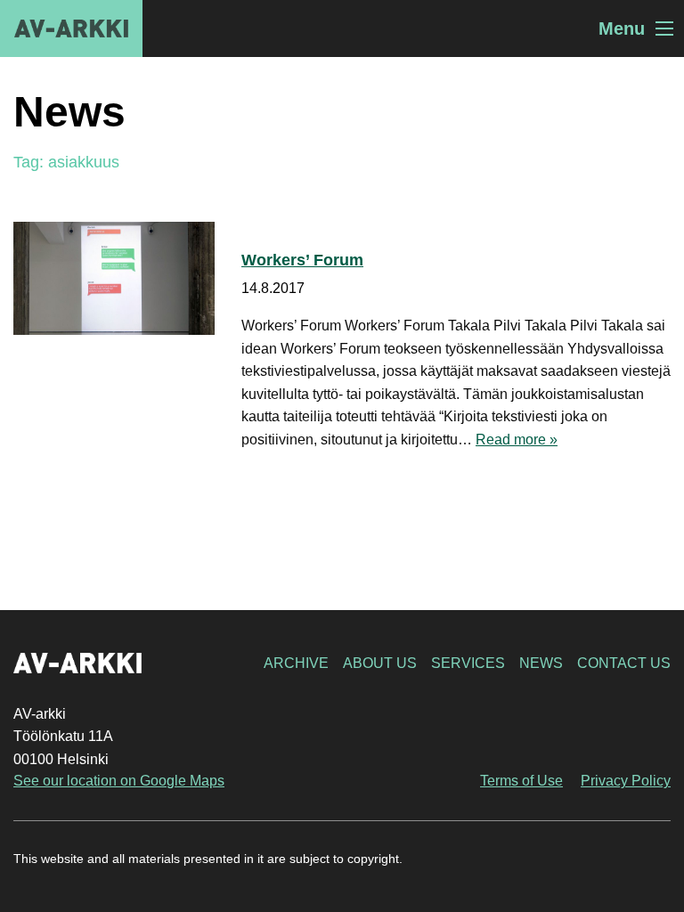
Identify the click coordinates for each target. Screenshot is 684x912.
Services (468, 663)
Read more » (517, 439)
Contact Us (624, 663)
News (541, 663)
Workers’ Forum (302, 260)
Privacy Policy (626, 780)
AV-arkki (71, 28)
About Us (380, 663)
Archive (296, 663)
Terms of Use (521, 780)
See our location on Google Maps (118, 780)
